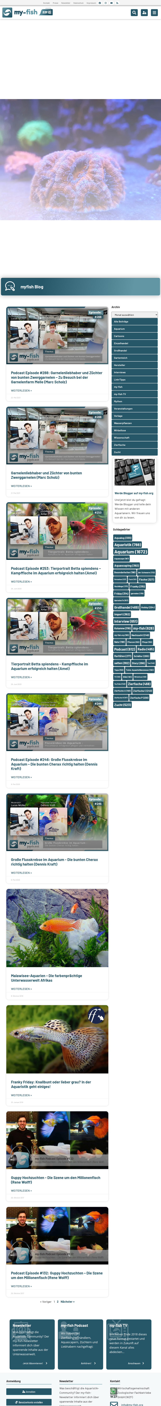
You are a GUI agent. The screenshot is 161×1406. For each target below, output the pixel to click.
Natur (119, 642)
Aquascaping (126, 565)
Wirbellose (140, 677)
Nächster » (68, 1301)
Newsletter (65, 3)
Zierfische (139, 684)
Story (138, 663)
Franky (137, 586)
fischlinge (121, 586)
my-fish (143, 628)
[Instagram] (105, 3)
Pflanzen (133, 642)
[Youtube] (111, 3)
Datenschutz (78, 3)
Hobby (148, 607)
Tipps (118, 670)
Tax (151, 663)
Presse (55, 3)
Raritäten (122, 655)
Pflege (147, 642)
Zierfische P (139, 697)
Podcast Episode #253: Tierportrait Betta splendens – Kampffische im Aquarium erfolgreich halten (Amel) (56, 570)
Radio (146, 649)
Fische (146, 579)
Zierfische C (142, 690)
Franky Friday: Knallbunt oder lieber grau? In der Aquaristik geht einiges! (51, 1084)
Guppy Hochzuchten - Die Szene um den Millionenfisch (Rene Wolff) (55, 1179)
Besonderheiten (125, 572)
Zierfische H (121, 698)
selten (121, 663)
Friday (121, 593)
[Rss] (117, 3)
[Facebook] (100, 3)
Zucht (122, 705)
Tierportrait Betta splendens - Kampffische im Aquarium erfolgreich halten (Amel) (49, 666)
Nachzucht (140, 635)
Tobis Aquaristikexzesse (140, 670)
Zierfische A (122, 690)
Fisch (132, 579)
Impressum (91, 3)
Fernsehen (120, 579)
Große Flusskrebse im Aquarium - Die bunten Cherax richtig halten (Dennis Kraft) (54, 861)
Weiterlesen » (21, 390)
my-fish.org (121, 635)
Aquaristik (127, 544)
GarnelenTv (121, 600)
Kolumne (122, 628)
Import (122, 614)
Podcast (124, 649)
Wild (127, 676)
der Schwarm (146, 572)
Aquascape (121, 558)
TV (117, 677)
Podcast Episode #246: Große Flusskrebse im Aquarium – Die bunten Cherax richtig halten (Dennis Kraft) (54, 764)
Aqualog (122, 537)
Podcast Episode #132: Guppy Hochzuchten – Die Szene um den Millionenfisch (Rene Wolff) (57, 1275)
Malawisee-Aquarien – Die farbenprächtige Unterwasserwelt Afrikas (46, 977)
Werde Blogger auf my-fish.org (134, 493)
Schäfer (141, 655)
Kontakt (46, 3)
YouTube (119, 684)
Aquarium (130, 551)
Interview (125, 621)
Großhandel (126, 607)
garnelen (137, 593)
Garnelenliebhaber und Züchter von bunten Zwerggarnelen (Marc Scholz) (46, 475)
